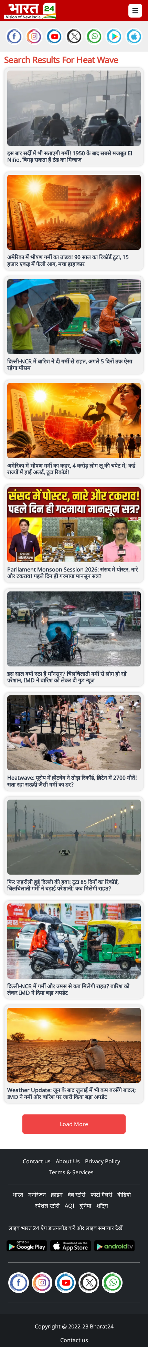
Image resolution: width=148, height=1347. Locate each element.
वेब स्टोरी (76, 1194)
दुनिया (85, 1205)
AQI (69, 1205)
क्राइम (57, 1194)
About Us (68, 1161)
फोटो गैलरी (101, 1194)
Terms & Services (71, 1172)
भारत (17, 1194)
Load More (74, 1124)
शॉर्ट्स (102, 1205)
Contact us (37, 1161)
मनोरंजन (37, 1194)
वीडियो (124, 1194)
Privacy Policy (102, 1161)
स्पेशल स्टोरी (47, 1205)
